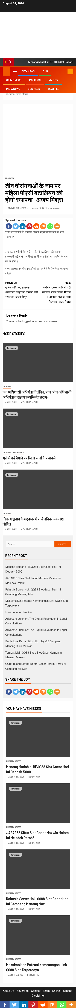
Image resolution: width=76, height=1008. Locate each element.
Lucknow (9, 178)
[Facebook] (9, 226)
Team (46, 991)
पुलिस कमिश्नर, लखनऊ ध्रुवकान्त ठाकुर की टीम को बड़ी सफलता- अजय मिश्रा (21, 290)
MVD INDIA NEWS (17, 208)
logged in (28, 321)
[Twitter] (16, 226)
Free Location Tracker (18, 612)
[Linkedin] (22, 226)
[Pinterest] (29, 226)
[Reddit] (36, 226)
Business (34, 89)
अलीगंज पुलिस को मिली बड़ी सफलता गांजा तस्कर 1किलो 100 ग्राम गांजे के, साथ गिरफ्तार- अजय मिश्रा (56, 292)
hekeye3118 (34, 777)
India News (13, 89)
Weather (53, 89)
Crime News (13, 80)
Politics (35, 80)
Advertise (23, 991)
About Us (8, 991)
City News (28, 71)
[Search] (64, 71)
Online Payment (62, 991)
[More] (57, 226)
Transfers (18, 452)
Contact (35, 991)
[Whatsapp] (50, 226)
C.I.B (45, 71)
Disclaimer (38, 995)
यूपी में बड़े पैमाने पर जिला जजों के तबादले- (30, 457)
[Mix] (43, 226)
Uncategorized (13, 761)
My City (53, 80)
